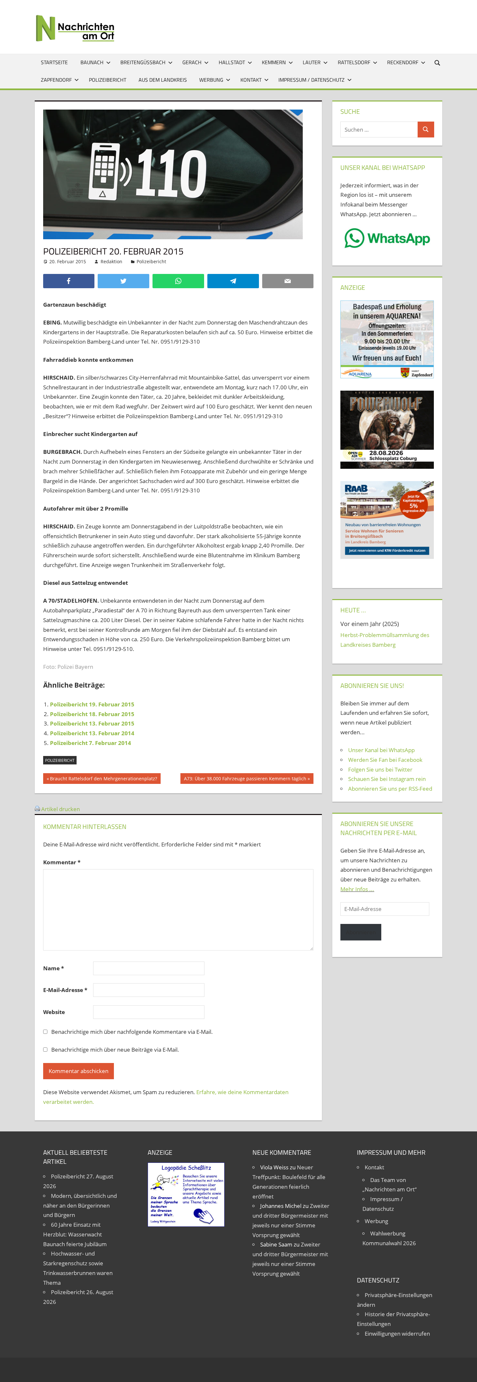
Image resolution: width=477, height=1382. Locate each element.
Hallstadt (232, 62)
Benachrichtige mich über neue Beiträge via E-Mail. (115, 1049)
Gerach (192, 62)
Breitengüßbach (142, 62)
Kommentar (61, 862)
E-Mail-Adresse (65, 990)
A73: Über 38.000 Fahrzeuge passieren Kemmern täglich (245, 779)
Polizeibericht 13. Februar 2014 (92, 733)
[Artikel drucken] (37, 809)
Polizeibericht (107, 80)
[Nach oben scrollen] (466, 1371)
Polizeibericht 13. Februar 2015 (92, 723)
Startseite (54, 62)
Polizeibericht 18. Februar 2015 (92, 714)
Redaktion (111, 261)
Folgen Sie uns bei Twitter (380, 769)
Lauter (312, 62)
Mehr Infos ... (357, 889)
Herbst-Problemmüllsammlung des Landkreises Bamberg (384, 639)
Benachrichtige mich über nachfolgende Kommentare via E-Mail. (132, 1031)
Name (53, 968)
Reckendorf (402, 62)
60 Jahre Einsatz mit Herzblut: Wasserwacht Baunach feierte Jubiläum (75, 1234)
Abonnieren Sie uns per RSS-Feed (390, 788)
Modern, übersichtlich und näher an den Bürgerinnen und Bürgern (80, 1205)
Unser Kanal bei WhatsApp (381, 750)
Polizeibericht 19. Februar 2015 (92, 704)
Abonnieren (361, 932)
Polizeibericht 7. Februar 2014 (90, 743)
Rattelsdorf (354, 62)
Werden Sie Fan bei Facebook (385, 759)
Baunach (92, 62)
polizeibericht (60, 760)
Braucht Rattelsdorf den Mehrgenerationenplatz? (103, 779)
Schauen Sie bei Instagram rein (387, 779)
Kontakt (251, 80)
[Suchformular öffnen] (437, 62)
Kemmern (274, 62)
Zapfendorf (56, 80)
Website (54, 1012)
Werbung (211, 80)
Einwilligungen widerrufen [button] (397, 1333)
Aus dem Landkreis (163, 80)
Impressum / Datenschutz (311, 80)
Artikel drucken (60, 809)
